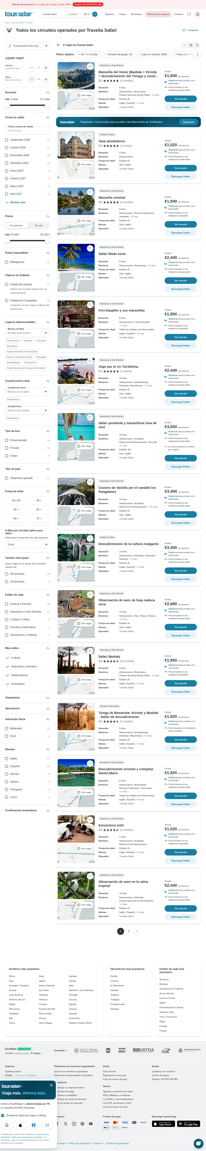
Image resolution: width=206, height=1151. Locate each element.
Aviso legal (59, 1143)
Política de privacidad (79, 1143)
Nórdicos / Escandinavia (81, 990)
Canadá (73, 1013)
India (41, 976)
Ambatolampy (13, 362)
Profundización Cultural (171, 1007)
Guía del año (109, 1071)
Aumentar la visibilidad (65, 1095)
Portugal (73, 995)
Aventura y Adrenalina (23, 627)
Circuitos (29, 23)
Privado (14, 448)
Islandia (73, 976)
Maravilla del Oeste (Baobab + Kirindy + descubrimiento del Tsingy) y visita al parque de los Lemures (128, 76)
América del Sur (17, 999)
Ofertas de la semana (158, 14)
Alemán (14, 774)
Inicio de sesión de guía (115, 1079)
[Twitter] (65, 1124)
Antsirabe (41, 340)
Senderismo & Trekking (171, 988)
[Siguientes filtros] (197, 54)
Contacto (178, 14)
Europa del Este (47, 1009)
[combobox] (27, 333)
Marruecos (14, 1009)
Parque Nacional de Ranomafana (22, 351)
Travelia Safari (17, 23)
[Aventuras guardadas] (189, 14)
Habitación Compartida (23, 300)
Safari (162, 1002)
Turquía (73, 1009)
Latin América (16, 995)
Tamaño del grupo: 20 (119, 54)
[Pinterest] (82, 1124)
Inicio (7, 23)
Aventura (164, 979)
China (12, 1023)
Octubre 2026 (18, 147)
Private (163, 1030)
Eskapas (114, 1009)
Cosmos (114, 981)
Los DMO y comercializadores (118, 1099)
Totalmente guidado (21, 478)
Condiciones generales (117, 1143)
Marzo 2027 (17, 186)
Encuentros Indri (111, 825)
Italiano (14, 781)
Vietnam (43, 999)
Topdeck (114, 995)
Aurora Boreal (166, 993)
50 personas (17, 573)
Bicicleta (163, 984)
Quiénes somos (13, 1071)
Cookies (98, 1143)
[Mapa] (197, 45)
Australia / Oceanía (18, 985)
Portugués (16, 789)
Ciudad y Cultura (20, 619)
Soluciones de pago (64, 1091)
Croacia (43, 1004)
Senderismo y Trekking (23, 635)
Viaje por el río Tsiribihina (118, 366)
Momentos (136, 14)
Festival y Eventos (20, 604)
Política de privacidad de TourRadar (27, 1137)
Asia (11, 981)
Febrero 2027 (18, 178)
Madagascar (17, 262)
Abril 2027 (16, 194)
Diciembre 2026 (19, 163)
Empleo (21, 1075)
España (73, 1004)
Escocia (73, 999)
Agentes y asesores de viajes (118, 1091)
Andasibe (28, 340)
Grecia (42, 1018)
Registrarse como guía (114, 1075)
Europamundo (117, 1004)
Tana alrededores (111, 141)
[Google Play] (188, 1124)
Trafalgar (115, 999)
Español (15, 766)
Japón (42, 981)
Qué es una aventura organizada (71, 1071)
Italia (71, 985)
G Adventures (117, 985)
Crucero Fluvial (167, 998)
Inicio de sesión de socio (115, 1107)
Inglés (13, 758)
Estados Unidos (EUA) (80, 1023)
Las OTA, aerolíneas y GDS (117, 1103)
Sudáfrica (14, 1013)
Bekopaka (41, 357)
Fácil (13, 736)
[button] (181, 82)
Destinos (109, 14)
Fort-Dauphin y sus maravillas (121, 310)
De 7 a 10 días (89, 54)
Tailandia (43, 995)
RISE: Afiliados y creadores (117, 1095)
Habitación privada (21, 284)
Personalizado (18, 440)
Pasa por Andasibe (187, 54)
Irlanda (72, 981)
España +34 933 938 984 (165, 1079)
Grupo (13, 455)
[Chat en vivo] (198, 1143)
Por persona (16, 225)
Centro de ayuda (160, 1075)
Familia (163, 1026)
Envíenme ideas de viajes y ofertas (26, 1115)
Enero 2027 (17, 170)
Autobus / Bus (166, 1012)
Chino (13, 797)
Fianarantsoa (30, 362)
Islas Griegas (45, 1023)
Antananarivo (13, 340)
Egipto (12, 1004)
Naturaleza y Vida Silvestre (25, 611)
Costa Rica (74, 1018)
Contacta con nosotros (163, 1071)
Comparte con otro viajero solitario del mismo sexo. (29, 307)
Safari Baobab (109, 656)
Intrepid (114, 990)
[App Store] (163, 1124)
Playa (162, 1021)
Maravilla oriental (111, 197)
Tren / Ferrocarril (168, 1016)
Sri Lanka (44, 990)
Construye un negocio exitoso (69, 1087)
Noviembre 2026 (19, 155)
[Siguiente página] (137, 931)
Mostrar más (17, 202)
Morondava (12, 346)
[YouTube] (91, 1124)
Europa (12, 990)
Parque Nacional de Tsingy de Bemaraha (26, 368)
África (12, 976)
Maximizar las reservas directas (70, 1099)
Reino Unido (45, 1013)
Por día (38, 225)
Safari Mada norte (112, 254)
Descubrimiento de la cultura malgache (128, 544)
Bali (11, 1018)
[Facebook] (57, 1124)
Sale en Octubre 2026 (154, 54)
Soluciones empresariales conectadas (73, 1075)
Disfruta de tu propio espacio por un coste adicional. (28, 291)
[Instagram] (74, 1124)
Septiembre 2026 (20, 139)
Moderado (16, 728)
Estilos (122, 14)
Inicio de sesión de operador (68, 1103)
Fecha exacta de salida (20, 126)
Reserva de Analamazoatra (19, 357)
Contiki (113, 976)
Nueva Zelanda (47, 985)
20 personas (17, 581)
